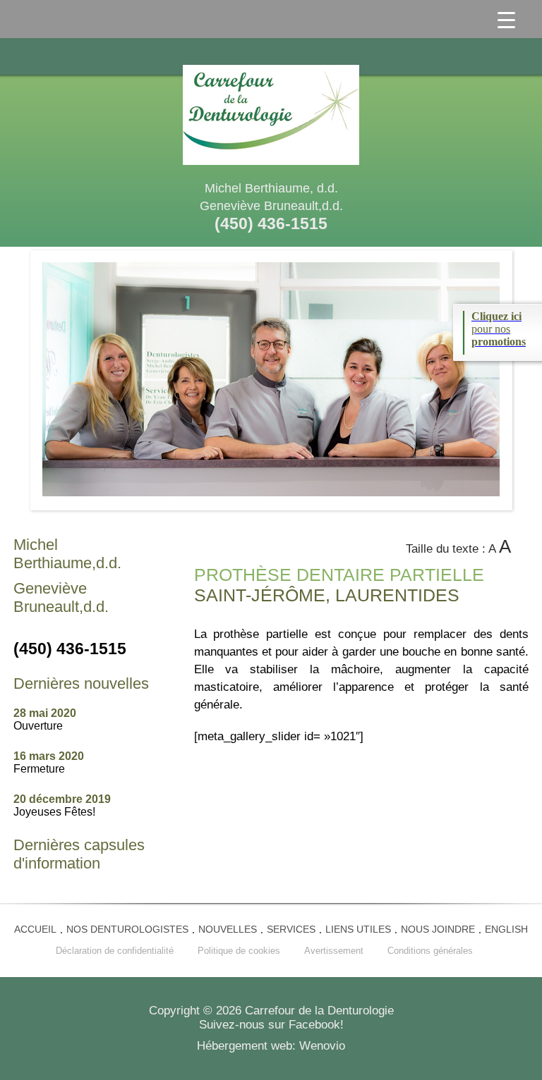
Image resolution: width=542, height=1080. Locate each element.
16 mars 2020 (48, 762)
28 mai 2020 (44, 719)
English (506, 929)
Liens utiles (358, 929)
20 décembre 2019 (62, 805)
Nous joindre (438, 929)
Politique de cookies (239, 950)
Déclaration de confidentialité (115, 950)
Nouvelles (227, 929)
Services (291, 929)
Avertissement (333, 950)
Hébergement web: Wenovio (271, 1046)
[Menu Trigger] (506, 19)
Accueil (35, 929)
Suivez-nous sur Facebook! (271, 1024)
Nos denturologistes (127, 929)
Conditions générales (430, 950)
